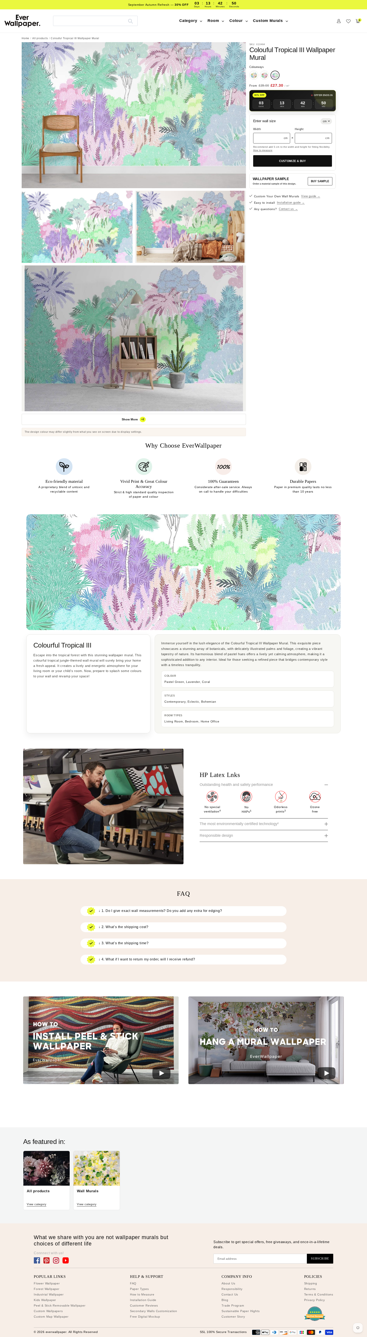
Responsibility (232, 1289)
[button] (101, 1041)
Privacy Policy (314, 1300)
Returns (310, 1289)
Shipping (310, 1283)
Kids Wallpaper (45, 1300)
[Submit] (130, 21)
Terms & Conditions (318, 1294)
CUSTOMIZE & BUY (292, 161)
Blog (225, 1300)
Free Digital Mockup (145, 1316)
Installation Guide (143, 1300)
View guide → (310, 196)
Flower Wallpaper (47, 1283)
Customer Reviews (144, 1305)
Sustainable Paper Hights (241, 1311)
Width (257, 129)
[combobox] (95, 21)
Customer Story (233, 1316)
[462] (253, 75)
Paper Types (139, 1289)
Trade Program (233, 1305)
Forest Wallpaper (46, 1289)
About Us (228, 1283)
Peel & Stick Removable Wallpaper (60, 1305)
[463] (264, 75)
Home (25, 38)
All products (40, 38)
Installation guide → (291, 202)
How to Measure (142, 1294)
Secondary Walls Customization (153, 1311)
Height (299, 129)
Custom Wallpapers (48, 1311)
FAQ (133, 1283)
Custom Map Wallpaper (51, 1316)
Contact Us (230, 1294)
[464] (275, 75)
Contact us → (288, 209)
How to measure (262, 150)
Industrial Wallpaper (49, 1294)
